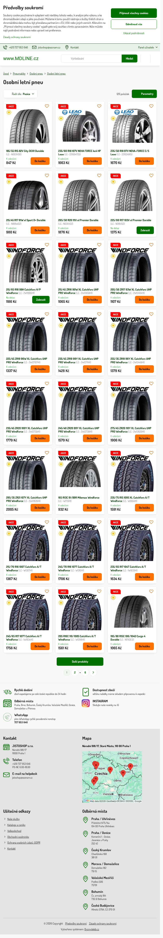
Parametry (147, 93)
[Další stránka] (93, 672)
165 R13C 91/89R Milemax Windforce (78, 497)
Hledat (129, 58)
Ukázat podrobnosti (133, 33)
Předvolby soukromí (76, 923)
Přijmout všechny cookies (133, 13)
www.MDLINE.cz (21, 58)
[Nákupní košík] (145, 58)
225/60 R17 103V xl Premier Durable (131, 220)
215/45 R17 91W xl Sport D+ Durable (26, 220)
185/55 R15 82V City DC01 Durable (25, 150)
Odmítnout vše (134, 24)
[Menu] (155, 58)
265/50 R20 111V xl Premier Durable (78, 220)
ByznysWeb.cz (91, 929)
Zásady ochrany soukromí (102, 923)
